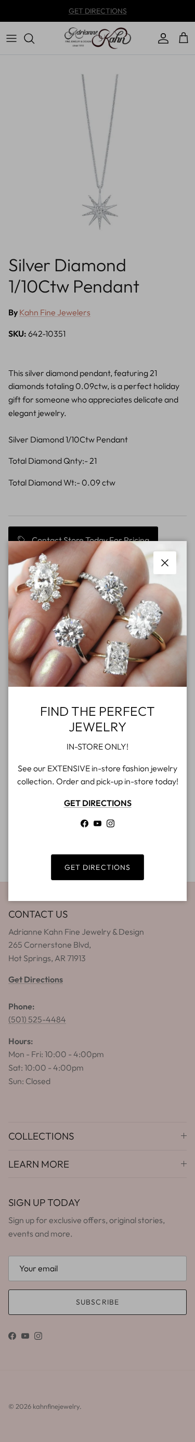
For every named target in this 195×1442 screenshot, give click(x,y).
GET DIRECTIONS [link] (97, 867)
